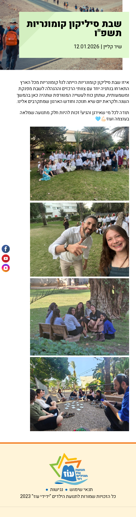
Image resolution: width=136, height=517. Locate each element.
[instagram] (6, 268)
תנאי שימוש (81, 489)
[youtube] (6, 259)
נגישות (56, 489)
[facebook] (6, 249)
